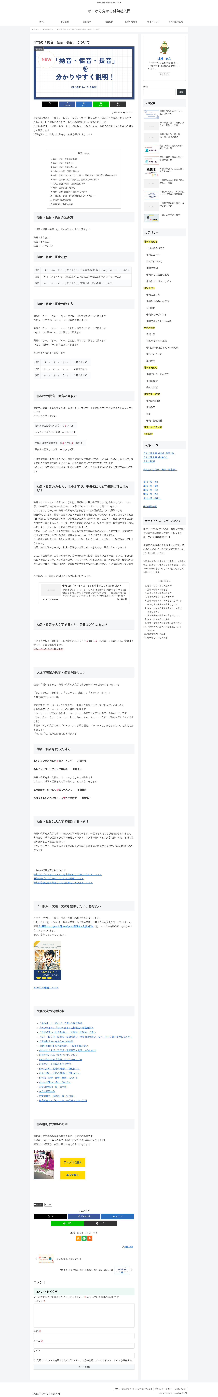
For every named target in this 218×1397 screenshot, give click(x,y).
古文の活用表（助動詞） (155, 457)
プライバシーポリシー (164, 1389)
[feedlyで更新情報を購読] (84, 1238)
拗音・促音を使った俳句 (64, 187)
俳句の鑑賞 (152, 381)
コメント (40, 1301)
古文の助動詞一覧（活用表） (54, 1087)
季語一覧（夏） (151, 486)
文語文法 (39, 1205)
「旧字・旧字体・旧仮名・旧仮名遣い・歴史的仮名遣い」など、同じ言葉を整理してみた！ (85, 1037)
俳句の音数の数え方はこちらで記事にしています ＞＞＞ (63, 882)
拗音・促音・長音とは (63, 163)
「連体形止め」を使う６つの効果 (56, 1041)
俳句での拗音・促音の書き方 (66, 171)
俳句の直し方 (153, 294)
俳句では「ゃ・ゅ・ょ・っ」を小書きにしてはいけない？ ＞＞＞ (68, 874)
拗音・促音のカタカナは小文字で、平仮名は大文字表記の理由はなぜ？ (85, 175)
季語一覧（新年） (152, 498)
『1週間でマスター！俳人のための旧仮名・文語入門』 (66, 926)
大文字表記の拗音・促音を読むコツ (69, 183)
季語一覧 (150, 334)
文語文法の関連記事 (62, 200)
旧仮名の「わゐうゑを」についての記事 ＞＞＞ (59, 878)
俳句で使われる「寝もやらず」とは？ (58, 1055)
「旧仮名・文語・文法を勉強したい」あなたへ (74, 196)
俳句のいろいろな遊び (157, 374)
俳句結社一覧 (150, 506)
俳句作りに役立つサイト (158, 281)
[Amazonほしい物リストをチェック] (78, 1238)
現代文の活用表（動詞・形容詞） (160, 469)
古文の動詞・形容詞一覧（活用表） (57, 1096)
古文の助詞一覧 (47, 1091)
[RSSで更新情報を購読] (89, 1238)
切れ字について (154, 261)
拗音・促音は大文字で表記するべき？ (70, 192)
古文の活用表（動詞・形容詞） (159, 453)
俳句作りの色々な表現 (157, 301)
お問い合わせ (180, 1389)
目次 (80, 153)
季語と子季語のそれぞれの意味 (162, 347)
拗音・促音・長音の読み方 (65, 159)
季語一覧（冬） (151, 494)
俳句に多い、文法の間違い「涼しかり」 (59, 1073)
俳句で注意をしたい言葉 (158, 321)
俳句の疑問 (152, 268)
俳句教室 (150, 407)
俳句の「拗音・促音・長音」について (58, 1078)
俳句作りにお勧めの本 (63, 204)
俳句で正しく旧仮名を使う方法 (55, 1064)
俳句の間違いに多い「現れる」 (55, 1082)
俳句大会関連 (153, 400)
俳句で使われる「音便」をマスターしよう (60, 1059)
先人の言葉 (152, 387)
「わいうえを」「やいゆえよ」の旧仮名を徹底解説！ (66, 1027)
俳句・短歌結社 (154, 420)
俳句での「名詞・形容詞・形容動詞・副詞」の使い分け (67, 1050)
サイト (37, 1350)
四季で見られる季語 (156, 341)
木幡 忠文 (164, 58)
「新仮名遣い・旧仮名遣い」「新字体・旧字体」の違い (67, 1032)
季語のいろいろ (154, 354)
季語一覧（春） (151, 482)
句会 (148, 414)
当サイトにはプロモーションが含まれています (133, 1389)
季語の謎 (150, 361)
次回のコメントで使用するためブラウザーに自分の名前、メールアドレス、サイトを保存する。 (85, 1360)
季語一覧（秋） (151, 490)
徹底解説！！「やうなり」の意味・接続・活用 (63, 1100)
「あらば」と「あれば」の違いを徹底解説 (61, 1023)
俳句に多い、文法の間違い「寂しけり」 (59, 1068)
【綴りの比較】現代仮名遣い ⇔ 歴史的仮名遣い (63, 1046)
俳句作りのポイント (156, 314)
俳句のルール (153, 255)
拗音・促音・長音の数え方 (65, 167)
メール (38, 1341)
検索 (145, 87)
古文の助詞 (149, 461)
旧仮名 (49, 1205)
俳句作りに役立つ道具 (157, 274)
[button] (118, 104)
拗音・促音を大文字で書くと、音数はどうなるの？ (76, 179)
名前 (37, 1331)
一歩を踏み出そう (155, 248)
